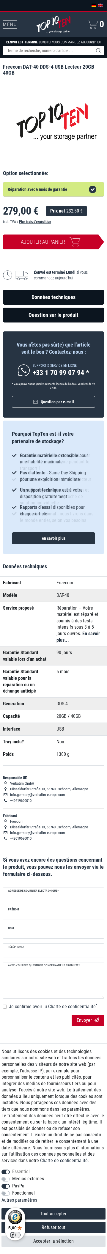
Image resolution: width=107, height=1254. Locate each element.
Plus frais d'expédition (35, 222)
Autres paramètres (19, 1200)
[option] (53, 484)
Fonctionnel (23, 1193)
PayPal (19, 1186)
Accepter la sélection (53, 1241)
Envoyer (84, 1020)
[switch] (15, 1235)
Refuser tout (53, 1227)
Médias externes (28, 1178)
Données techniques (53, 297)
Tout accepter (53, 1214)
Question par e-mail (57, 401)
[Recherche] (98, 50)
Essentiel (21, 1171)
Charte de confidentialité (64, 1160)
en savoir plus (53, 538)
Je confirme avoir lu (53, 1006)
